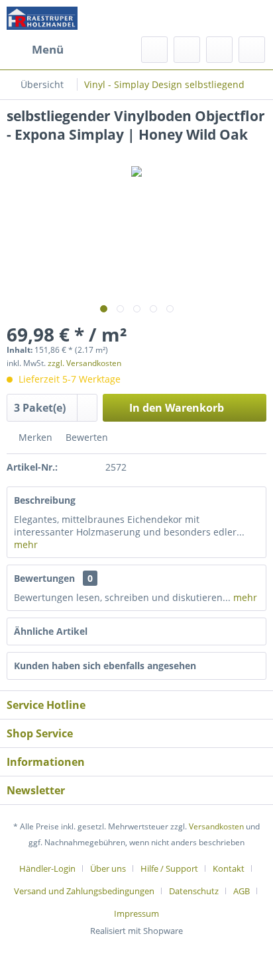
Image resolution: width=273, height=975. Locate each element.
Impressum (136, 913)
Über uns (108, 868)
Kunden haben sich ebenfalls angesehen (105, 665)
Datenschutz (194, 891)
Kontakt (229, 868)
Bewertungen (44, 578)
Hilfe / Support (169, 868)
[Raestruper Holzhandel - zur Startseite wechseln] (42, 18)
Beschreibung (45, 500)
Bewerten (85, 437)
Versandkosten (216, 826)
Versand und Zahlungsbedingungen (84, 891)
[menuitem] (35, 49)
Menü (48, 49)
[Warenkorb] (252, 49)
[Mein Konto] (219, 49)
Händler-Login (47, 868)
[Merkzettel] (187, 49)
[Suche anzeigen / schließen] (154, 49)
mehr (26, 544)
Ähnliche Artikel (50, 631)
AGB (241, 891)
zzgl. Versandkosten (84, 363)
